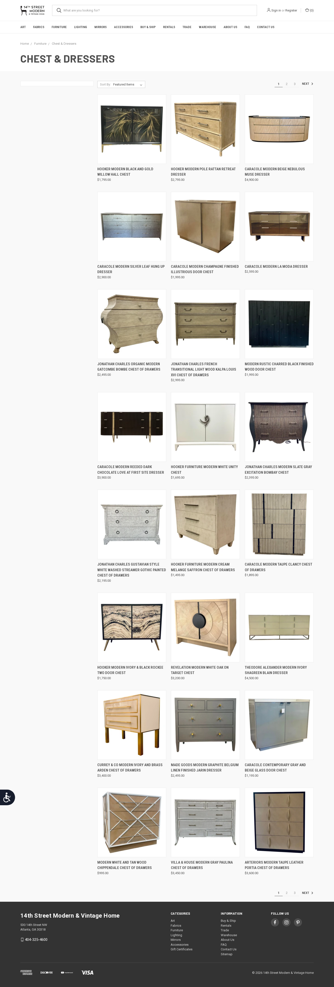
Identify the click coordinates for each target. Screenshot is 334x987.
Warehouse (207, 27)
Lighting (80, 27)
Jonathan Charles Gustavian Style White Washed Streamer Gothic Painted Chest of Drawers (131, 570)
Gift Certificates (181, 949)
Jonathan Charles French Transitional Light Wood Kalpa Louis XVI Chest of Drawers (203, 369)
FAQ (247, 27)
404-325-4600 (36, 939)
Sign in (276, 10)
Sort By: (105, 84)
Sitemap (227, 954)
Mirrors (100, 27)
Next (306, 84)
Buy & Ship (148, 27)
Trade (186, 27)
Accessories (123, 27)
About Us (230, 27)
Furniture (59, 27)
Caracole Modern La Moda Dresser (276, 266)
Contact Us (265, 27)
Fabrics (38, 27)
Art (23, 27)
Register (291, 10)
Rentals (169, 27)
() (311, 10)
